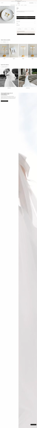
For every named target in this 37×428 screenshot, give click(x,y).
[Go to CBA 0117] (4, 50)
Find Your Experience (33, 424)
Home (1, 6)
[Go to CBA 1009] (13, 50)
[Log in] (34, 2)
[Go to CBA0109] (23, 50)
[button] (2, 2)
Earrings (3, 6)
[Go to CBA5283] (32, 50)
